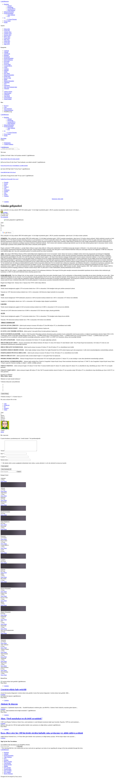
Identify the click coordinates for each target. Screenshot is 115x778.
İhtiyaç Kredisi (8, 761)
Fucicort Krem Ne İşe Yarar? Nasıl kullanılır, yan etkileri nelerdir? (14, 165)
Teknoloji (6, 88)
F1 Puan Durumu (12, 19)
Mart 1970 (7, 44)
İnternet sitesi (4, 460)
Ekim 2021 (7, 29)
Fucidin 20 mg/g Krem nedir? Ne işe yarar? (9, 179)
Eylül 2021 (7, 30)
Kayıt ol (6, 105)
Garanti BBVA (11, 8)
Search (19, 471)
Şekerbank (7, 85)
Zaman (6, 184)
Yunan (5, 194)
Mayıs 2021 (7, 36)
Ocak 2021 (7, 42)
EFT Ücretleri (7, 770)
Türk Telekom (11, 15)
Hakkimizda (7, 143)
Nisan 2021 (7, 38)
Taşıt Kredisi (7, 763)
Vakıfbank (7, 94)
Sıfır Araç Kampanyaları (10, 87)
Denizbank (10, 7)
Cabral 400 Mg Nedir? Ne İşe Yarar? (8, 172)
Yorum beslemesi (8, 110)
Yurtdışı (6, 191)
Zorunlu (6, 182)
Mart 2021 (7, 39)
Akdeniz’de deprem (9, 704)
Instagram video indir (57, 199)
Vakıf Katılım (7, 93)
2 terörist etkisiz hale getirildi (13, 689)
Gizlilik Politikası (8, 144)
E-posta (3, 456)
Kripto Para (7, 76)
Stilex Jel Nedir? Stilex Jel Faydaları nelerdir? (10, 158)
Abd (5, 403)
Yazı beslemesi (8, 108)
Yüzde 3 (6, 187)
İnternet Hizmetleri (9, 75)
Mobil (5, 79)
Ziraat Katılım (7, 99)
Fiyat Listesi (7, 21)
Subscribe (19, 746)
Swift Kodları (7, 769)
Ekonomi (6, 63)
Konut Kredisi (8, 764)
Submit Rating (4, 393)
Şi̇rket (5, 409)
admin (2, 432)
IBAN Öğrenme (8, 773)
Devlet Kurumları (8, 13)
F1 (4, 18)
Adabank (6, 50)
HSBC (6, 72)
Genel (5, 67)
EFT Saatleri (7, 772)
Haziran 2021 (7, 35)
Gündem (6, 69)
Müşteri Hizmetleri (9, 12)
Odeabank (7, 82)
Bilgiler (6, 766)
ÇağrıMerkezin (5, 1)
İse (5, 406)
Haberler (6, 70)
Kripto (5, 22)
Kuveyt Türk (7, 78)
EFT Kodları (7, 767)
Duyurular (7, 61)
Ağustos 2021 (7, 32)
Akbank (9, 5)
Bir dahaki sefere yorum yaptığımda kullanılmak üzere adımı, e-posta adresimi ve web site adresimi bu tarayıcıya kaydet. (35, 463)
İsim (2, 453)
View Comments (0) (6, 469)
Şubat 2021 (7, 41)
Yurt (5, 193)
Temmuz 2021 (8, 33)
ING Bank (7, 73)
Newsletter (3, 138)
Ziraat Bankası (11, 10)
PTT (8, 16)
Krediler (6, 760)
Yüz (5, 188)
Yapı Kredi (7, 96)
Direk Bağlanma (8, 59)
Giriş (5, 107)
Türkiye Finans (8, 91)
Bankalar (6, 4)
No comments (4, 217)
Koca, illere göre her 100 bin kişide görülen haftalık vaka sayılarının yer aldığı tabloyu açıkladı (42, 733)
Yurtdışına (6, 190)
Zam (5, 185)
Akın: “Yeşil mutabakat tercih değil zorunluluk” (21, 718)
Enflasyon (6, 405)
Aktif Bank (7, 53)
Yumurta (6, 196)
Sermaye (6, 408)
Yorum (2, 450)
